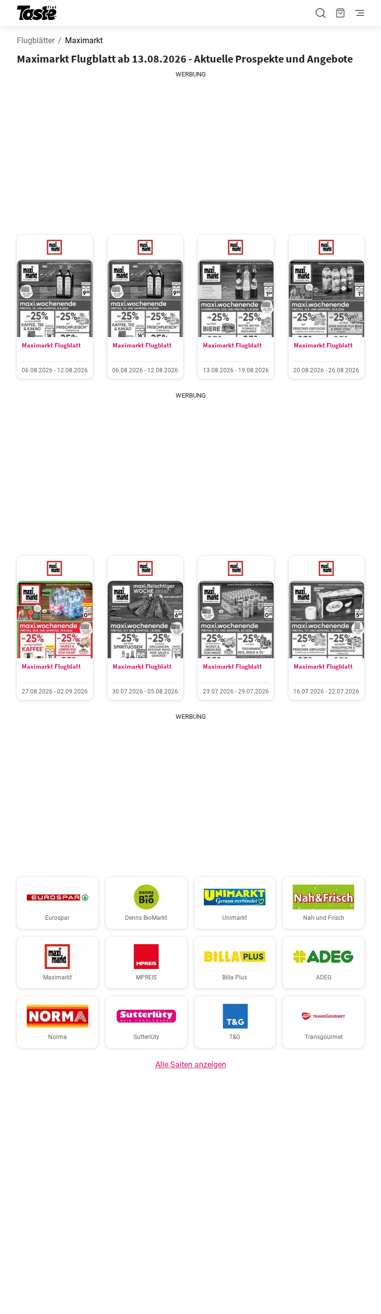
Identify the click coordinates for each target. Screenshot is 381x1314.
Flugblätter (36, 40)
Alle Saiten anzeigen (190, 1064)
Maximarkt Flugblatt (51, 345)
